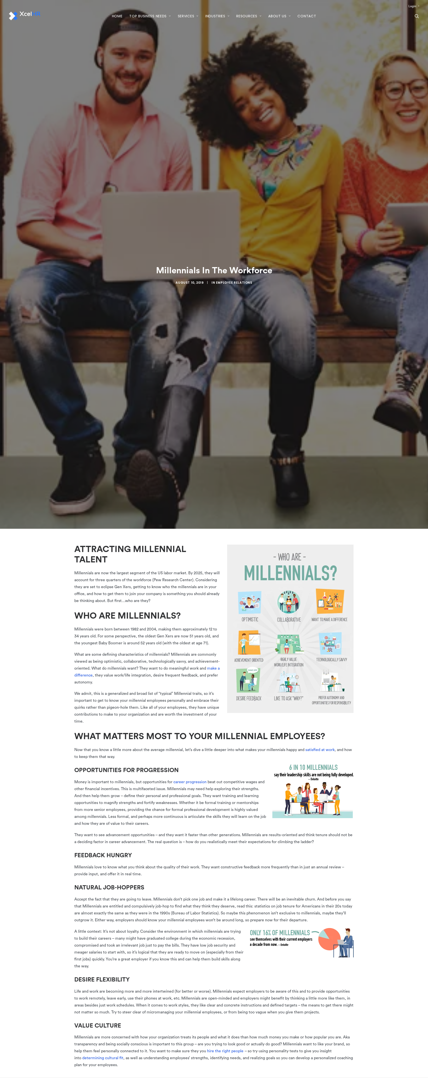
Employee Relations (234, 282)
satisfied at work (320, 750)
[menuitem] (413, 6)
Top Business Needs (148, 16)
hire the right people (225, 1051)
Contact (306, 16)
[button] (417, 16)
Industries (215, 16)
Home (117, 16)
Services (186, 16)
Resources (246, 16)
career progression (190, 782)
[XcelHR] (25, 16)
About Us (277, 16)
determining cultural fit (102, 1058)
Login (412, 6)
